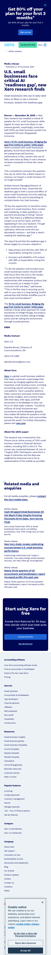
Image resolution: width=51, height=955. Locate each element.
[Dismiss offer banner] (45, 5)
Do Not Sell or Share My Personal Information (25, 934)
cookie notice (23, 924)
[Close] (42, 902)
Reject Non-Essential (25, 943)
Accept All (25, 950)
